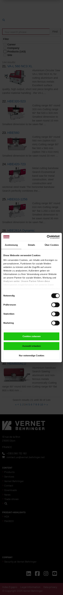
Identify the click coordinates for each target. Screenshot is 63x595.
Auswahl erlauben (31, 346)
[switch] (55, 304)
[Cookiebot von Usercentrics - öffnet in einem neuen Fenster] (47, 237)
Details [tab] (31, 245)
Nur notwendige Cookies (31, 355)
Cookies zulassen (32, 336)
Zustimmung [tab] (11, 245)
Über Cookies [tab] (52, 245)
